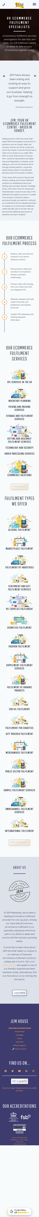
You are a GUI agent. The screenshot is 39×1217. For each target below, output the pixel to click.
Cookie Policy (19, 1142)
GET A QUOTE (19, 1081)
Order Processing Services (20, 453)
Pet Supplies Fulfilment (19, 608)
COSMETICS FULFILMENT (19, 627)
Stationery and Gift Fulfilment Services (19, 588)
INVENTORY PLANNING (19, 400)
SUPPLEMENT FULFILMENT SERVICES (19, 667)
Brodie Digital (22, 1144)
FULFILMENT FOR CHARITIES (19, 727)
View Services (19, 486)
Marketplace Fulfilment (19, 548)
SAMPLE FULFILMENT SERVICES (19, 790)
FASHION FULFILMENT (19, 646)
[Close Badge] (30, 1208)
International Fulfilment (19, 830)
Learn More (19, 992)
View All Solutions (19, 842)
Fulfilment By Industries (19, 567)
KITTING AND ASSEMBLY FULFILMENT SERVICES (19, 440)
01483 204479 (9, 965)
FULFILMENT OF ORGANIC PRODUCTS (19, 689)
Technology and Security (20, 447)
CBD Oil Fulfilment (19, 709)
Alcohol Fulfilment (19, 529)
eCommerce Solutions (19, 475)
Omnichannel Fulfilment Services (19, 810)
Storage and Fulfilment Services (19, 417)
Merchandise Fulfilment (19, 752)
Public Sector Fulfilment (19, 771)
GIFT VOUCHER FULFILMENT (19, 733)
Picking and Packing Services (19, 408)
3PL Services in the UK (19, 382)
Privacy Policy (24, 1139)
